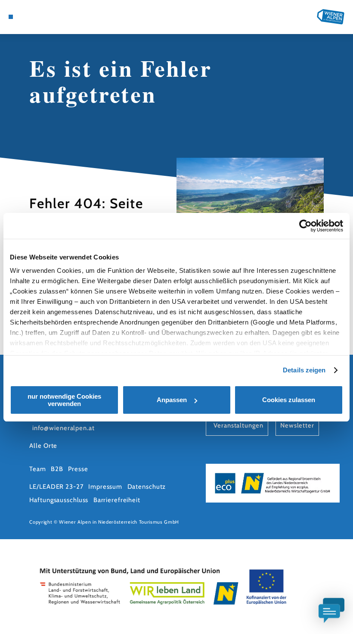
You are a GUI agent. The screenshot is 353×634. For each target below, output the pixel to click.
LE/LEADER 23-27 (56, 486)
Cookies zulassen (288, 399)
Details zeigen (304, 370)
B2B (57, 469)
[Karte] (27, 17)
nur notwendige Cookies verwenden (64, 400)
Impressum (105, 486)
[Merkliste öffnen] (43, 17)
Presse (78, 469)
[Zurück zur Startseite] (330, 16)
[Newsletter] (35, 17)
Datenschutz (146, 486)
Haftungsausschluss (58, 500)
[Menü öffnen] (11, 17)
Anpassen (172, 399)
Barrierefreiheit (116, 500)
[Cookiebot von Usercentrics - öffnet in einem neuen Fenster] (305, 225)
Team (37, 469)
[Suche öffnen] (52, 17)
